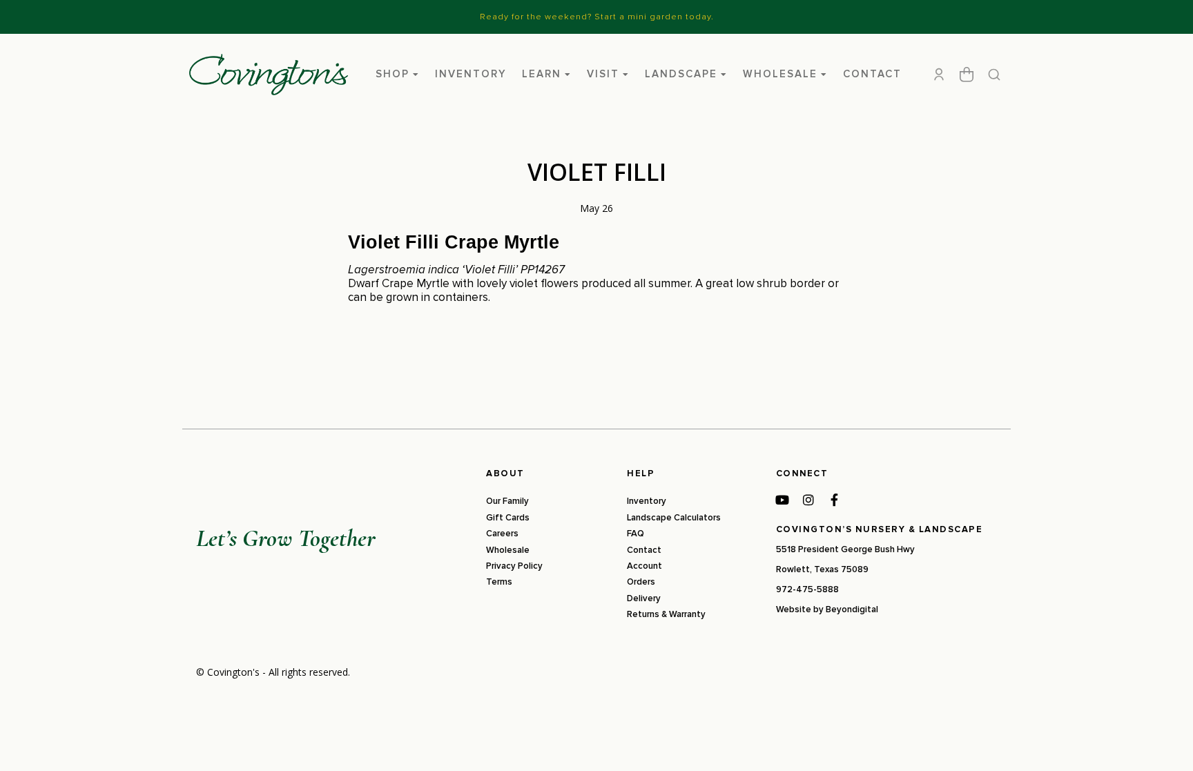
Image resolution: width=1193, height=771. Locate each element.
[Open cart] (966, 74)
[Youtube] (782, 500)
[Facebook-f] (834, 500)
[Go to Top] (1164, 742)
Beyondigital (852, 609)
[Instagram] (808, 500)
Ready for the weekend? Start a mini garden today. (597, 16)
